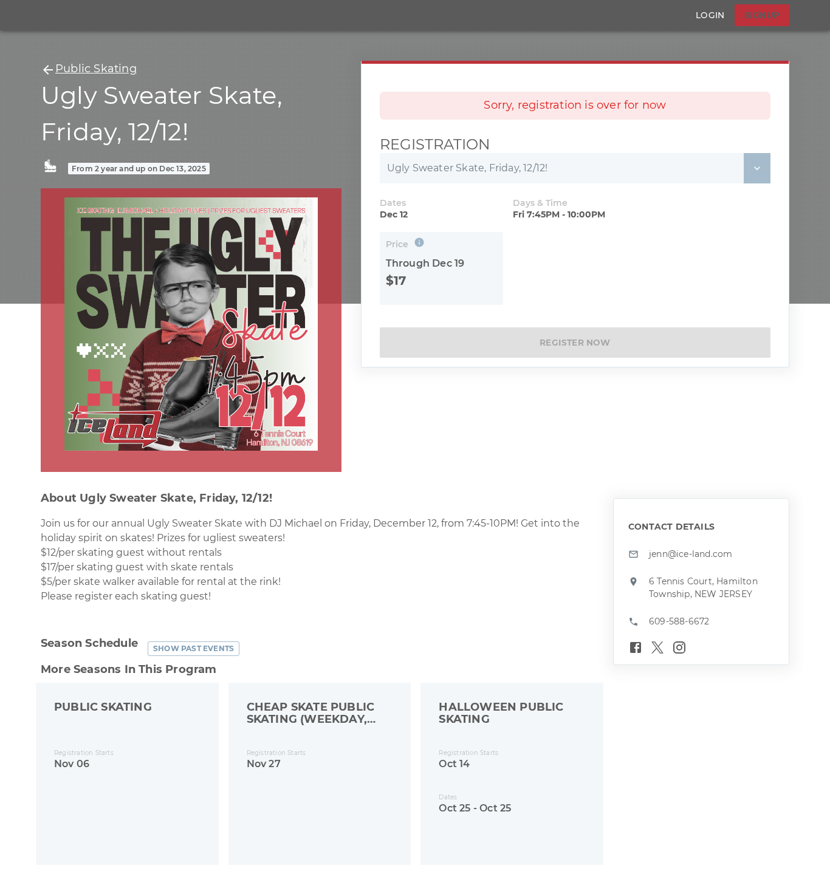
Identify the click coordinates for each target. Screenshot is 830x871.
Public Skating (96, 68)
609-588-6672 (679, 621)
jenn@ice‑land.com (690, 553)
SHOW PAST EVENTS (193, 648)
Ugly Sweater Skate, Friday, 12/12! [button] (467, 168)
